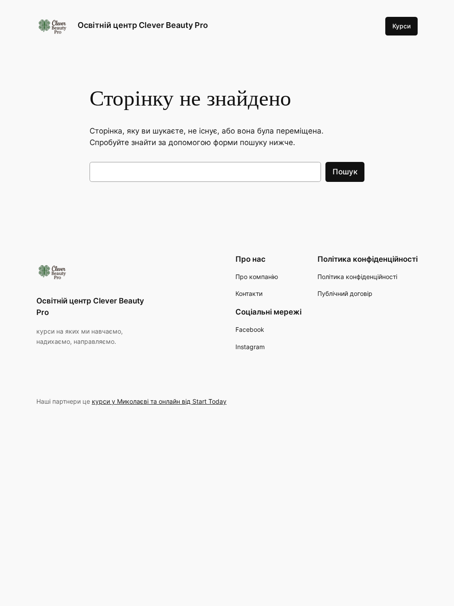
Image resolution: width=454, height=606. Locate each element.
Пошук (345, 171)
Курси (401, 26)
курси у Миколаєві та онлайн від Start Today (159, 401)
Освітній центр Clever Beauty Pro (143, 25)
